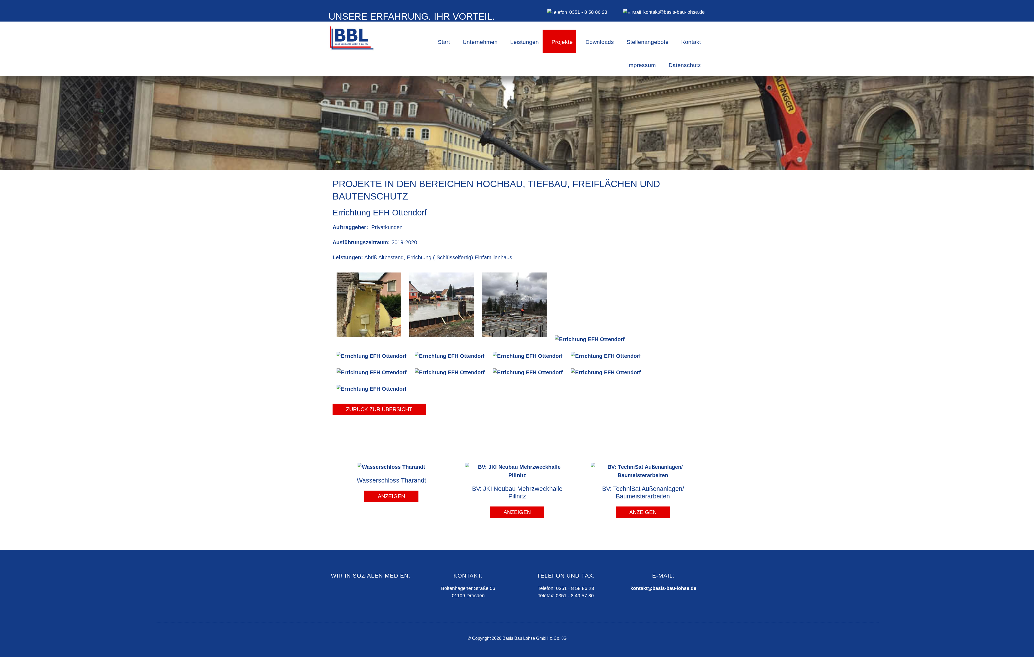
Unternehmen (480, 42)
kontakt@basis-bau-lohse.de (663, 588)
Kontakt (691, 42)
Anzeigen (391, 496)
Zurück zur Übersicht (379, 409)
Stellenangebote (648, 42)
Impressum (641, 65)
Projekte (562, 42)
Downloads (599, 42)
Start (444, 42)
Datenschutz (685, 65)
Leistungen (524, 42)
